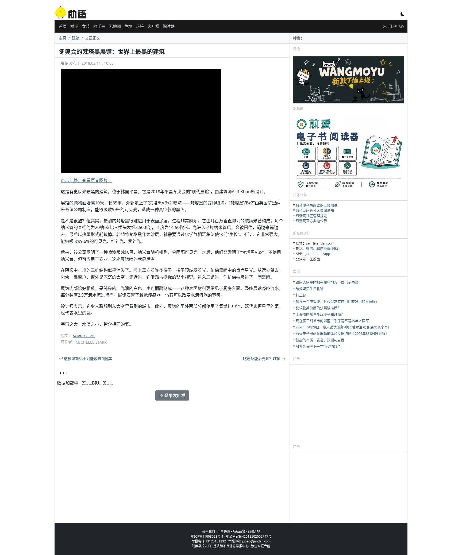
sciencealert (84, 335)
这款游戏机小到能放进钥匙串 (88, 358)
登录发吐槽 (174, 395)
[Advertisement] (348, 404)
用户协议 (223, 531)
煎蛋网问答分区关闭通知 (315, 210)
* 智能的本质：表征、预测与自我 (318, 339)
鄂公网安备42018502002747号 (248, 536)
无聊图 (115, 26)
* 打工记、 (301, 295)
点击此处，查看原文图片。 (86, 180)
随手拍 (99, 26)
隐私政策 (239, 531)
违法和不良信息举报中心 (231, 546)
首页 (63, 26)
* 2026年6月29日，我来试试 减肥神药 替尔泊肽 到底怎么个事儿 (342, 327)
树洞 (74, 26)
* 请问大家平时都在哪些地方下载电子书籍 (325, 282)
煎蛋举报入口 (201, 546)
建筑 (75, 38)
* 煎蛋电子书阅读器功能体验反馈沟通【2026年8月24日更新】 (341, 333)
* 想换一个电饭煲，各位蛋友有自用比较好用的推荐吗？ (336, 301)
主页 (62, 38)
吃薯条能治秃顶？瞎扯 (262, 358)
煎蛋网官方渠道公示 (311, 220)
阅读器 (169, 26)
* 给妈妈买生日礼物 (308, 288)
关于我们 (208, 531)
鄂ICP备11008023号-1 (207, 536)
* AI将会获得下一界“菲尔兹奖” (316, 346)
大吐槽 (153, 26)
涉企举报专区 (260, 546)
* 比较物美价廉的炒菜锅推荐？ (317, 307)
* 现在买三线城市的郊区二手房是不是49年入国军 (331, 320)
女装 (86, 26)
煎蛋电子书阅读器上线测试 (316, 205)
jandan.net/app (318, 253)
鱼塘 (128, 26)
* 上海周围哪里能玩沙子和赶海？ (318, 314)
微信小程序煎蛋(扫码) (323, 248)
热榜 (140, 26)
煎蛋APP (254, 531)
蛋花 (64, 63)
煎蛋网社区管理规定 (311, 215)
